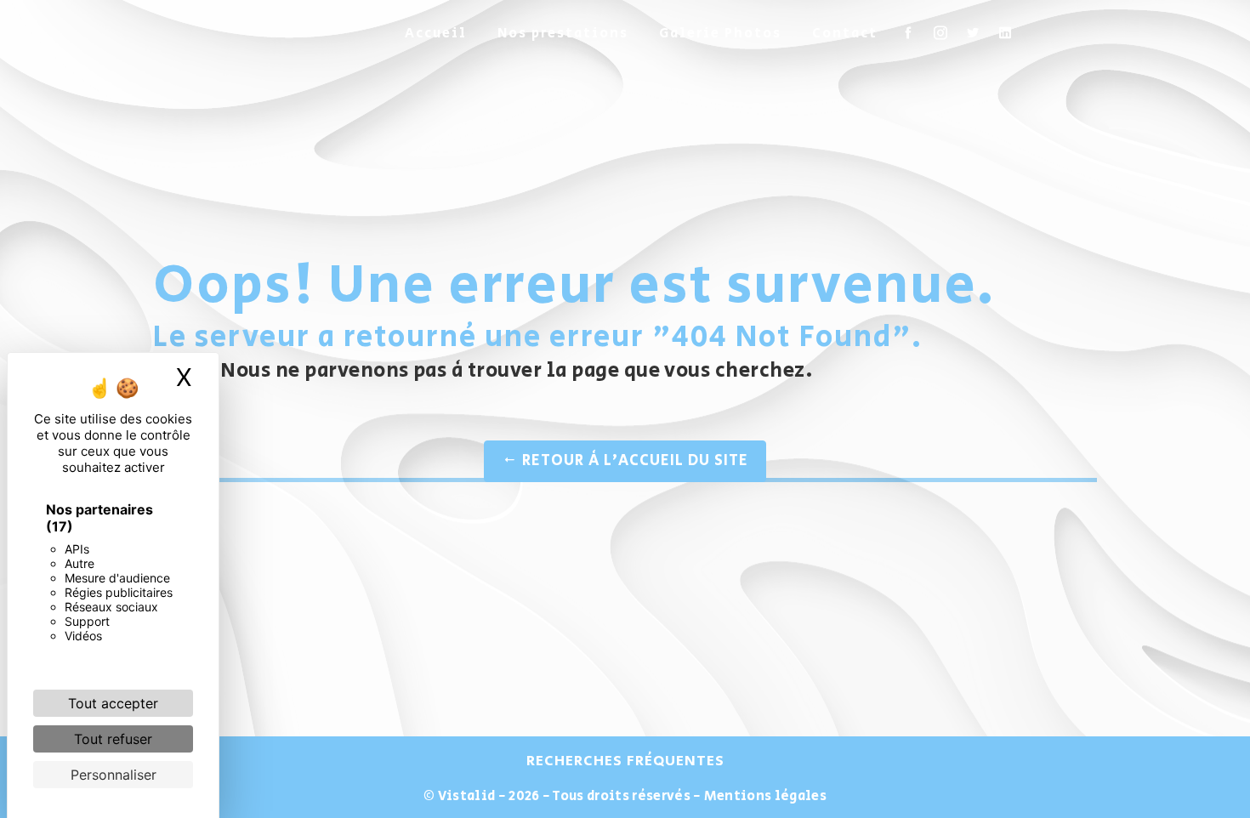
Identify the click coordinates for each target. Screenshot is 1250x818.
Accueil (436, 33)
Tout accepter (113, 703)
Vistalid (467, 796)
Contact (845, 33)
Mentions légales (764, 796)
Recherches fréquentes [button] (625, 761)
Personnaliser (113, 774)
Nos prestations (562, 33)
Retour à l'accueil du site (633, 461)
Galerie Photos (720, 33)
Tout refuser (113, 738)
